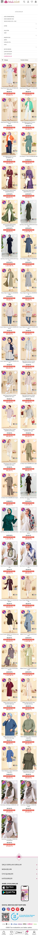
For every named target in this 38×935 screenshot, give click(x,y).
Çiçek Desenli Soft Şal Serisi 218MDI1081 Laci (28, 566)
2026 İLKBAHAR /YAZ (9, 18)
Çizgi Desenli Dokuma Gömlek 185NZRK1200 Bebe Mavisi (28, 362)
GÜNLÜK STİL (7, 42)
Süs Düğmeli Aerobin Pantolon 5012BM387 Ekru (28, 123)
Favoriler (11, 934)
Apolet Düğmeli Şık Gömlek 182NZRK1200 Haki (28, 328)
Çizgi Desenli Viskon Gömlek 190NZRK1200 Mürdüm (10, 430)
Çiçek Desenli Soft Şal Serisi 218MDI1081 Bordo (28, 532)
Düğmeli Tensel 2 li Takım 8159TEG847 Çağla (28, 669)
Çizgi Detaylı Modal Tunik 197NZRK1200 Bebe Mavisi (9, 89)
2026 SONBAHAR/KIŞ (9, 16)
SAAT (5, 32)
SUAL (5, 44)
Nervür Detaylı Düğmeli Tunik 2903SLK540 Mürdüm (9, 601)
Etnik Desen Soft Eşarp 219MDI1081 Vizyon (28, 805)
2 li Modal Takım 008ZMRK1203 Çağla (28, 463)
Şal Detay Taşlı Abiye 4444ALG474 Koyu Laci (9, 259)
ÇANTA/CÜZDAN (8, 51)
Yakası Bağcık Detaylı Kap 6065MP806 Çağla (9, 293)
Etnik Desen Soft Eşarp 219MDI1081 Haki (9, 804)
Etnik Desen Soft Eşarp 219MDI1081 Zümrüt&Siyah (9, 840)
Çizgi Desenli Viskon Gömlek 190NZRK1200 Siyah (29, 430)
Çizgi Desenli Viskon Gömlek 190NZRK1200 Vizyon (10, 464)
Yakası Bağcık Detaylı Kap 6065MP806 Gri (28, 293)
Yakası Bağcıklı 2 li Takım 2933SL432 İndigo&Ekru (9, 771)
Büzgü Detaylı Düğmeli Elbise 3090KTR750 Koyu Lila (28, 191)
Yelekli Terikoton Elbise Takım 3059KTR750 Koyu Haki (28, 771)
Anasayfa (4, 934)
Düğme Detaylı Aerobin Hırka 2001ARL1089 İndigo (9, 737)
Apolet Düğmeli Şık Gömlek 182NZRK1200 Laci (9, 362)
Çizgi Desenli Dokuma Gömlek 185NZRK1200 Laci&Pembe (28, 396)
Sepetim (26, 933)
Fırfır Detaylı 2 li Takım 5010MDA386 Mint (28, 156)
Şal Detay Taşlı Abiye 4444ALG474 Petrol (9, 531)
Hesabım (34, 934)
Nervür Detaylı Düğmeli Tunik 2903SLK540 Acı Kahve (9, 635)
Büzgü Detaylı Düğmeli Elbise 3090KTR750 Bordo (9, 191)
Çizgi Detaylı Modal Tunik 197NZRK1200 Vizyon (9, 123)
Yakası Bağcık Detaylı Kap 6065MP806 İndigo (28, 259)
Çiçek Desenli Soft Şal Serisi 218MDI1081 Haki (9, 566)
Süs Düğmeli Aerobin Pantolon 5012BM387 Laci (9, 157)
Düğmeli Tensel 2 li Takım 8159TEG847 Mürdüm (9, 669)
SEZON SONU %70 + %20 (10, 21)
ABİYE (5, 39)
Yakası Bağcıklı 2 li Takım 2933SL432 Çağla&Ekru (28, 737)
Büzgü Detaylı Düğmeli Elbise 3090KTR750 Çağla (9, 225)
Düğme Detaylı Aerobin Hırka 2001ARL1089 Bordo (9, 703)
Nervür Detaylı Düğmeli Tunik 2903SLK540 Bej (28, 601)
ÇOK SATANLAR (8, 53)
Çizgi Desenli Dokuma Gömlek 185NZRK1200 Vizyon (9, 396)
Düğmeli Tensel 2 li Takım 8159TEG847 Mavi (28, 635)
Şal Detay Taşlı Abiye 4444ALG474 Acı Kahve (28, 498)
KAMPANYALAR (8, 56)
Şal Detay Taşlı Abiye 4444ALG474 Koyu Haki (28, 225)
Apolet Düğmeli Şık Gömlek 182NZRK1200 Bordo (9, 328)
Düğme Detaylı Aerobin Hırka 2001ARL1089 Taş (28, 703)
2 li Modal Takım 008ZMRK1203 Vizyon (9, 497)
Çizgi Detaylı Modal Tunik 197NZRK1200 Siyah (28, 89)
